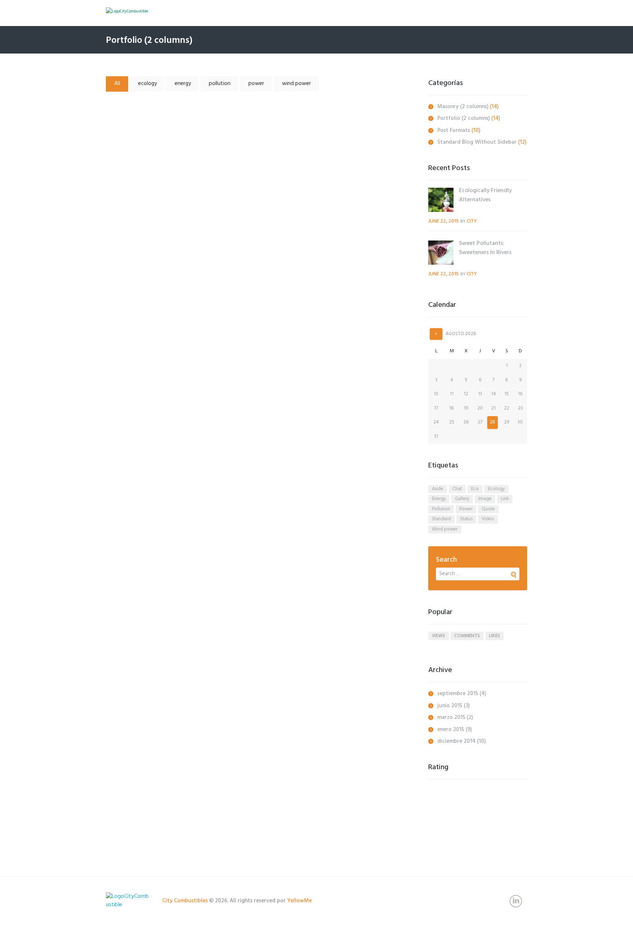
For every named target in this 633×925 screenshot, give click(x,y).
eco (475, 489)
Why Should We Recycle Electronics (173, 650)
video (488, 519)
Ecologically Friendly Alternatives (172, 131)
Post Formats (453, 130)
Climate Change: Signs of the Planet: (172, 410)
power (256, 83)
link (505, 499)
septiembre (457, 693)
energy (183, 83)
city (472, 221)
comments (467, 636)
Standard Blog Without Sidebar (477, 142)
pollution (219, 83)
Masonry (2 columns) (462, 106)
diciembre (456, 741)
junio (449, 705)
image (485, 499)
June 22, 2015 (443, 221)
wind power (296, 83)
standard (441, 519)
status (466, 519)
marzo (451, 717)
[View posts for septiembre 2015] (436, 334)
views (438, 636)
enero (450, 729)
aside (437, 489)
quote (488, 509)
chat (457, 489)
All (117, 83)
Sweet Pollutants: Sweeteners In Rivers (172, 239)
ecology (147, 83)
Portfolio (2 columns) (463, 118)
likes (494, 636)
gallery (462, 499)
